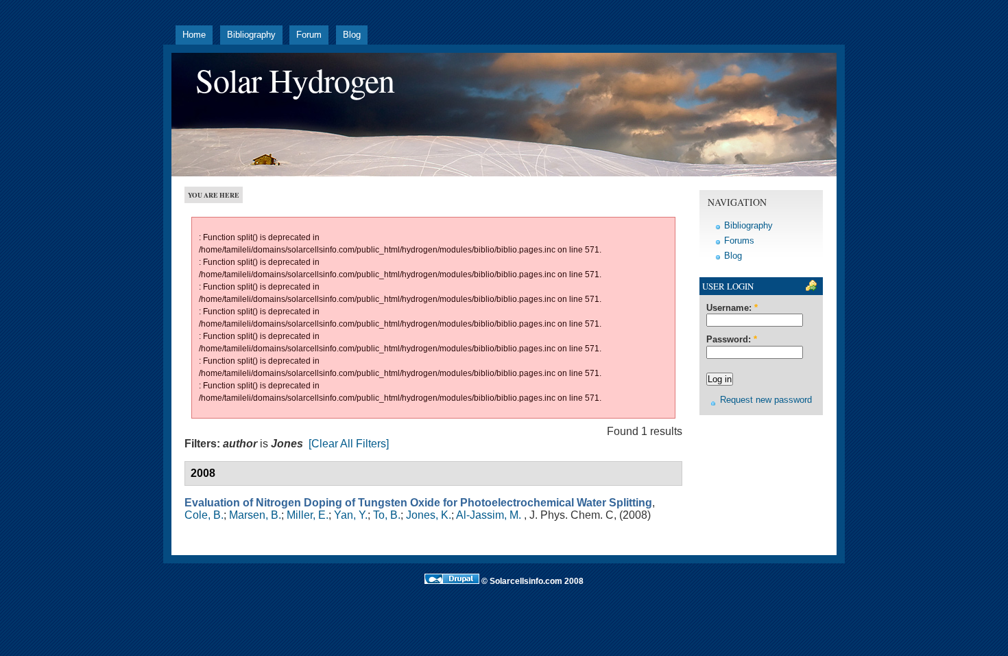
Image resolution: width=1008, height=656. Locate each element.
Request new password (766, 400)
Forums (739, 240)
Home (194, 35)
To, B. (386, 515)
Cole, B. (204, 515)
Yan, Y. (351, 515)
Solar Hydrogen (294, 80)
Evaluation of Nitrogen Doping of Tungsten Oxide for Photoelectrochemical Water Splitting (418, 502)
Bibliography (251, 35)
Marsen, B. (255, 515)
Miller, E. (307, 515)
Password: (731, 340)
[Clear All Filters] (349, 443)
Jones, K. (428, 515)
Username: (732, 308)
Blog (352, 35)
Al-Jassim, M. (488, 515)
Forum (309, 35)
